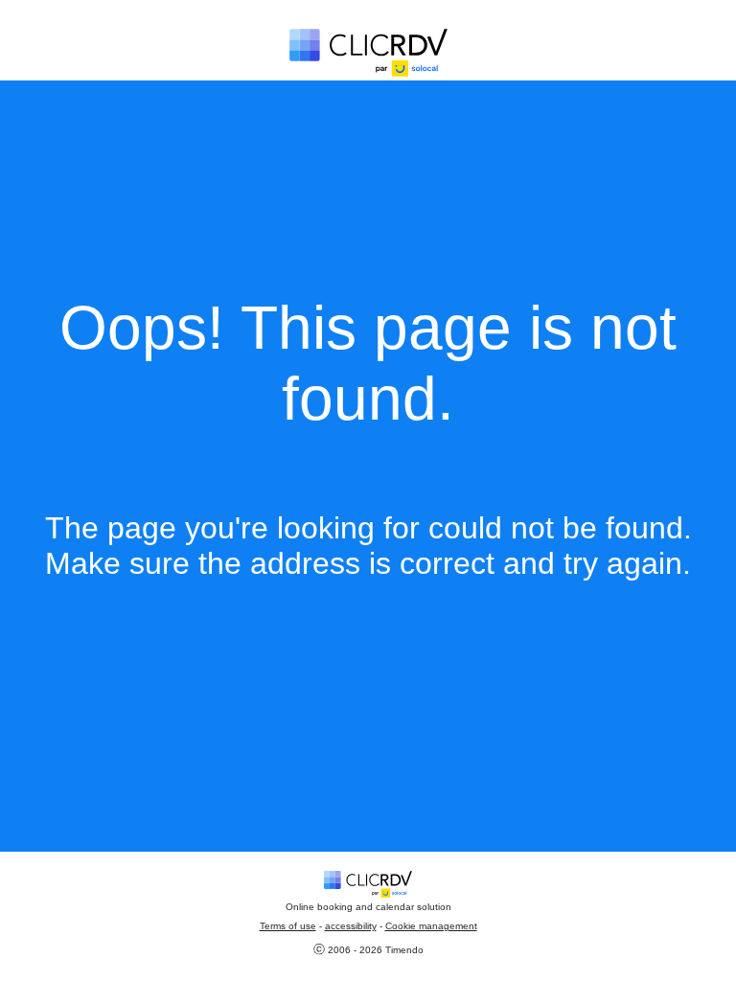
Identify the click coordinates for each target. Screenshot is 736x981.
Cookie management (431, 926)
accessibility (351, 926)
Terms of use (288, 926)
